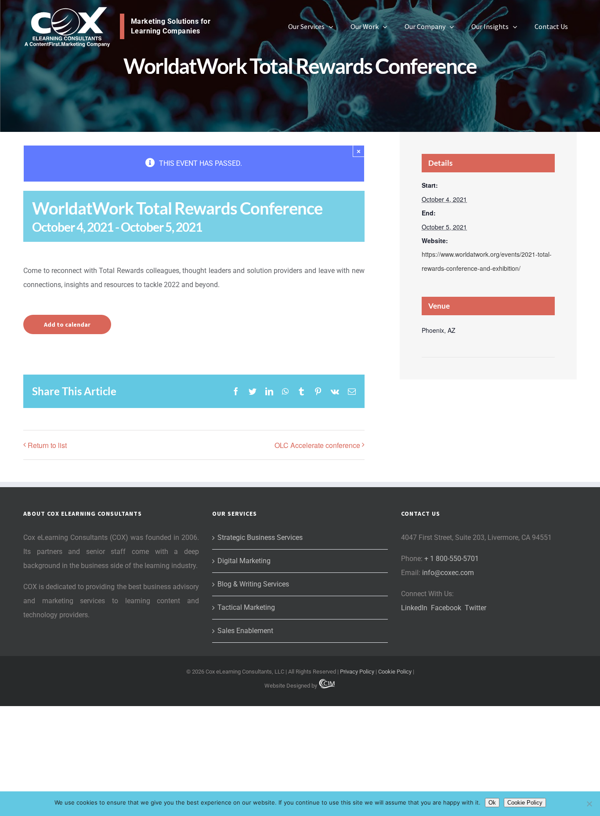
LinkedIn (414, 608)
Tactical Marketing (246, 607)
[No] (589, 803)
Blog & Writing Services (253, 584)
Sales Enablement (245, 631)
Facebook (446, 608)
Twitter (475, 608)
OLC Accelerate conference (317, 445)
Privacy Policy (357, 671)
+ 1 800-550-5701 (451, 558)
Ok (492, 802)
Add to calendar (67, 324)
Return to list (47, 445)
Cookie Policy (395, 671)
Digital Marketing (244, 561)
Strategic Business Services (260, 537)
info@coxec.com (448, 572)
